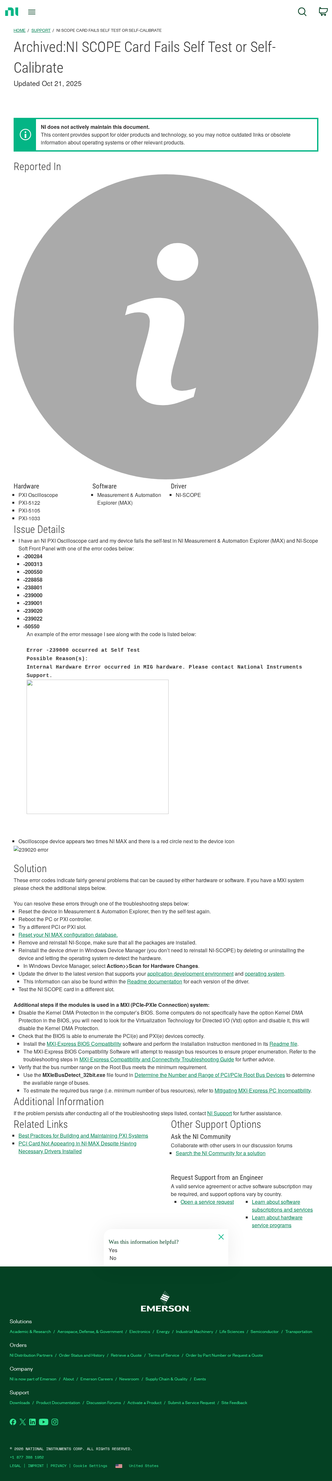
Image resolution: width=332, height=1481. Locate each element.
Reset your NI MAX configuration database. (68, 934)
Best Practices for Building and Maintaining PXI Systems (83, 1135)
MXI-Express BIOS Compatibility (84, 1043)
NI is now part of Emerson (33, 1379)
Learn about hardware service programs (277, 1221)
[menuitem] (302, 13)
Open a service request (207, 1201)
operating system (264, 973)
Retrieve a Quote (126, 1355)
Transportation (298, 1331)
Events (200, 1379)
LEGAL (15, 1465)
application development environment (190, 973)
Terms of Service (163, 1355)
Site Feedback (234, 1402)
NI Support (219, 1113)
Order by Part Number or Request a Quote (224, 1355)
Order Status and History (81, 1355)
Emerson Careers (96, 1379)
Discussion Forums (104, 1402)
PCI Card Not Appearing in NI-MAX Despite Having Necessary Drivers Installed (77, 1147)
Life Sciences (231, 1331)
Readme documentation (154, 981)
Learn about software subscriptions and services (282, 1205)
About (68, 1379)
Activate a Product (144, 1402)
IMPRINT (36, 1465)
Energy (163, 1331)
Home (20, 30)
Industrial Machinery (194, 1331)
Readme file (283, 1043)
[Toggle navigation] (43, 12)
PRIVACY (58, 1465)
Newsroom (129, 1379)
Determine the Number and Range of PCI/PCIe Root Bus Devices (210, 1075)
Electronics (139, 1331)
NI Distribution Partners (31, 1355)
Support (41, 30)
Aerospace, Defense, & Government (90, 1331)
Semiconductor (265, 1331)
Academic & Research (30, 1331)
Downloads (20, 1402)
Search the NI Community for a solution (221, 1153)
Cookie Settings (90, 1465)
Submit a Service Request (191, 1402)
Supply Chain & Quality (166, 1379)
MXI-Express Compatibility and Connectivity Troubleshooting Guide (156, 1059)
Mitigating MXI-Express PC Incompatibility (263, 1090)
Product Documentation (58, 1402)
